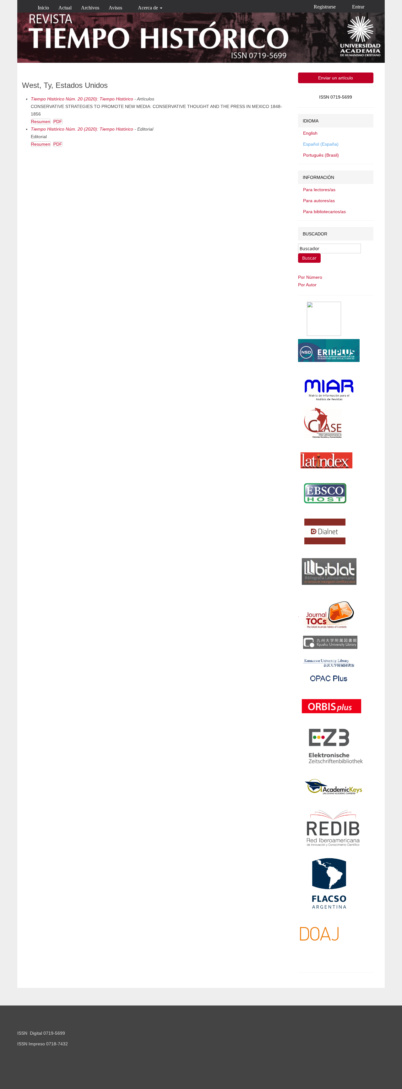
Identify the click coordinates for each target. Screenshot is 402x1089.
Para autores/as (319, 200)
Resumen (40, 121)
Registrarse (325, 6)
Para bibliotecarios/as (324, 211)
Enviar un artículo (335, 77)
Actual (65, 7)
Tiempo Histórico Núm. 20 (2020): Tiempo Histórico (82, 98)
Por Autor (307, 284)
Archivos (90, 7)
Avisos (115, 7)
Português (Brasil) (321, 155)
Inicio (43, 7)
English (310, 133)
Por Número (310, 277)
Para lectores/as (319, 189)
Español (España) (321, 144)
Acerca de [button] (148, 7)
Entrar (358, 6)
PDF (57, 121)
